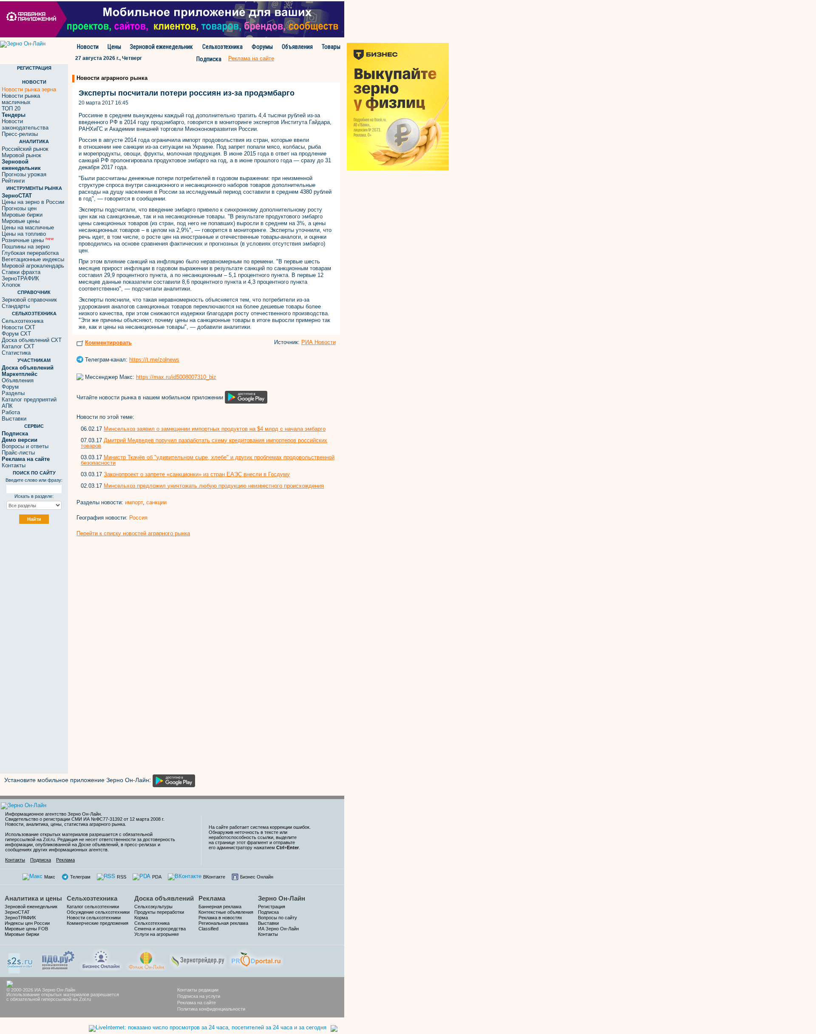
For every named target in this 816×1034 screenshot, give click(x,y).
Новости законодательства (25, 124)
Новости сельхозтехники (94, 917)
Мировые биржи (22, 215)
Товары (331, 46)
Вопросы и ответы (25, 446)
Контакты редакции (197, 989)
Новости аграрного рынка (111, 78)
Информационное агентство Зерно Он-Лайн (53, 813)
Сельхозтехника (222, 46)
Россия (138, 517)
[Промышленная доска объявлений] (58, 959)
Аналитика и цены (33, 898)
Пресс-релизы (20, 134)
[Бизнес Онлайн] (101, 959)
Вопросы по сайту (277, 917)
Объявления (297, 46)
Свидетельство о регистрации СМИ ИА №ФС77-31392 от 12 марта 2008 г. (84, 819)
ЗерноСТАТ (17, 912)
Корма (141, 917)
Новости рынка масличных (21, 99)
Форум (10, 387)
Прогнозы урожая (24, 174)
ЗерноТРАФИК (20, 278)
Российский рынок (25, 149)
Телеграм (80, 876)
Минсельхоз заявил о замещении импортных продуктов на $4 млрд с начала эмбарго (215, 429)
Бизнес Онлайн (256, 876)
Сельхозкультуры (153, 906)
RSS (121, 876)
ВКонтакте (214, 876)
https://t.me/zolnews (154, 359)
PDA (157, 876)
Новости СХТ (18, 327)
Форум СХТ (16, 334)
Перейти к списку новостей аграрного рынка (133, 533)
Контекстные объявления (225, 912)
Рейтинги (13, 181)
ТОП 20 (11, 108)
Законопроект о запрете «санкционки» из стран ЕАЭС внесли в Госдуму (197, 474)
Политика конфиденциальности (211, 1008)
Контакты (14, 465)
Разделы (13, 393)
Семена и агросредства (160, 928)
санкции (156, 502)
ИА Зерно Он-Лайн (278, 928)
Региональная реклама (223, 923)
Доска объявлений (164, 898)
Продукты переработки (159, 912)
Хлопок (11, 285)
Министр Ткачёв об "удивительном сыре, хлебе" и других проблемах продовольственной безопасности (207, 460)
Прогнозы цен (19, 208)
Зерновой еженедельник (161, 46)
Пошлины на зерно (26, 246)
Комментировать (108, 342)
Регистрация (271, 906)
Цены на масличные (28, 227)
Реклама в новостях (220, 917)
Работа (11, 412)
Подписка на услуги (198, 996)
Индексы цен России (27, 923)
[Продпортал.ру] (256, 959)
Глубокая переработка (30, 253)
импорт (134, 502)
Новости (88, 46)
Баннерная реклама (219, 906)
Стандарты (16, 306)
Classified (208, 928)
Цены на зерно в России (33, 202)
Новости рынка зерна (29, 89)
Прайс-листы (18, 452)
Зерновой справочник (29, 300)
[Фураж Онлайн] (146, 959)
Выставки (14, 418)
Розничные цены (28, 240)
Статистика (16, 353)
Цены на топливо (24, 234)
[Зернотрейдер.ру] (198, 959)
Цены (114, 46)
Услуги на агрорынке (156, 934)
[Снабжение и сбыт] (20, 960)
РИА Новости (318, 342)
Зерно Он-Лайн (281, 898)
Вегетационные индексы (33, 259)
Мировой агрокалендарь (33, 266)
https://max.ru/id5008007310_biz (176, 377)
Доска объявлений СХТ (32, 340)
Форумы (262, 46)
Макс (49, 876)
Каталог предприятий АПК (29, 402)
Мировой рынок (21, 155)
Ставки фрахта (21, 272)
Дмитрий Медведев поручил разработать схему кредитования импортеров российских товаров (204, 443)
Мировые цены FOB (26, 928)
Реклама (65, 859)
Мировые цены (21, 221)
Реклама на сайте (196, 1002)
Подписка (208, 59)
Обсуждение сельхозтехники (98, 912)
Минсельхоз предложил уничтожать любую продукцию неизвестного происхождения (214, 486)
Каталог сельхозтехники (93, 906)
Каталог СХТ (18, 346)
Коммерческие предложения (97, 923)
